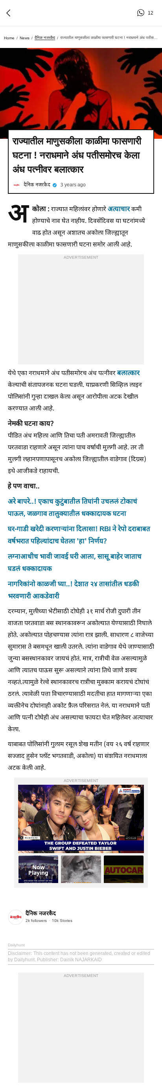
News (24, 38)
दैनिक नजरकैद (45, 37)
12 (142, 13)
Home (9, 38)
